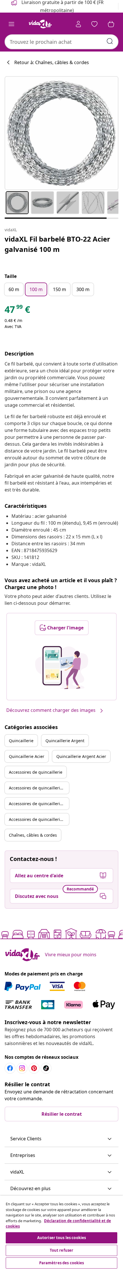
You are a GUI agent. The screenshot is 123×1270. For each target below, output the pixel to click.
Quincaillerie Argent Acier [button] (81, 756)
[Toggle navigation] (11, 24)
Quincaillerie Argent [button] (64, 740)
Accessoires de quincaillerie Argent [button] (39, 788)
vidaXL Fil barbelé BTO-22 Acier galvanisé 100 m (57, 244)
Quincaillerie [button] (21, 740)
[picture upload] (61, 667)
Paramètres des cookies (61, 1262)
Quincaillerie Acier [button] (26, 756)
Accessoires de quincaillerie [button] (35, 772)
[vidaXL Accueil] (40, 24)
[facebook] (10, 1068)
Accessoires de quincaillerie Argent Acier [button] (39, 819)
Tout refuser (62, 1250)
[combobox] (61, 41)
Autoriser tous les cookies (61, 1237)
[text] (17, 310)
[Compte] (78, 24)
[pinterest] (34, 1068)
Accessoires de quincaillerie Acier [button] (39, 803)
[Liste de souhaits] (94, 24)
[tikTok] (46, 1068)
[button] (61, 1139)
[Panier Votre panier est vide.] (111, 24)
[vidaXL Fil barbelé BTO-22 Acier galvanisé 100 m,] (61, 133)
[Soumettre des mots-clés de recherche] (109, 41)
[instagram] (22, 1068)
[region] (61, 1233)
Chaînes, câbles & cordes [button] (33, 835)
